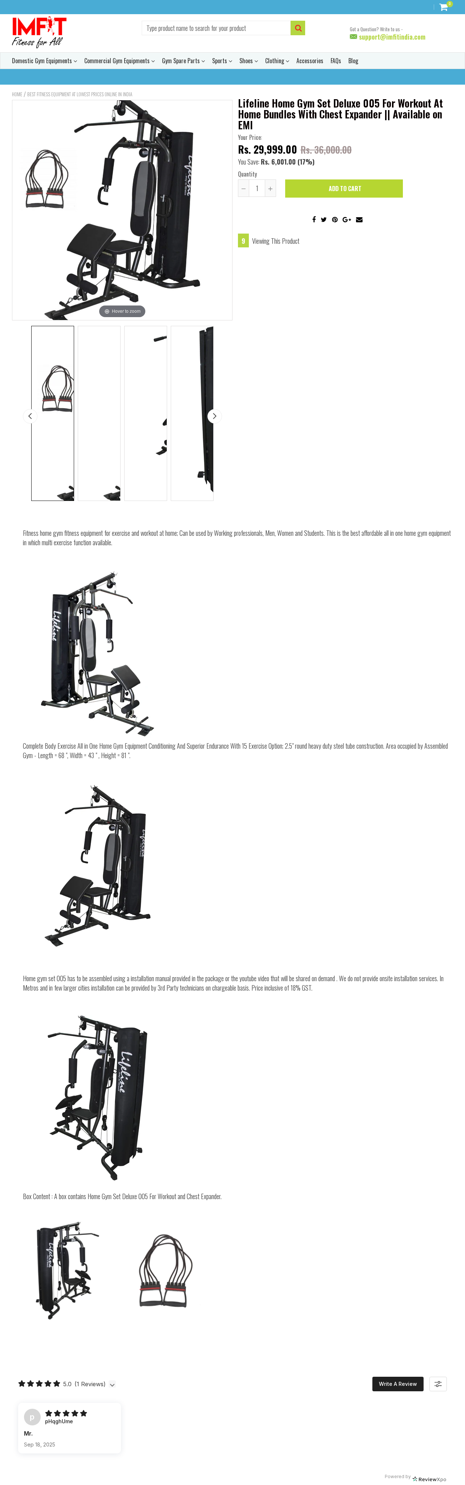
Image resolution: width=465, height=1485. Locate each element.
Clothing (275, 60)
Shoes (246, 60)
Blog (353, 60)
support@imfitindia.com (391, 36)
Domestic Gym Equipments (42, 60)
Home (17, 94)
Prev (30, 416)
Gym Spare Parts (181, 60)
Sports (220, 60)
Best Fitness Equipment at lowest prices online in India (79, 94)
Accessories (309, 60)
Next (214, 416)
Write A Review (398, 1384)
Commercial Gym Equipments (117, 60)
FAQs (336, 60)
